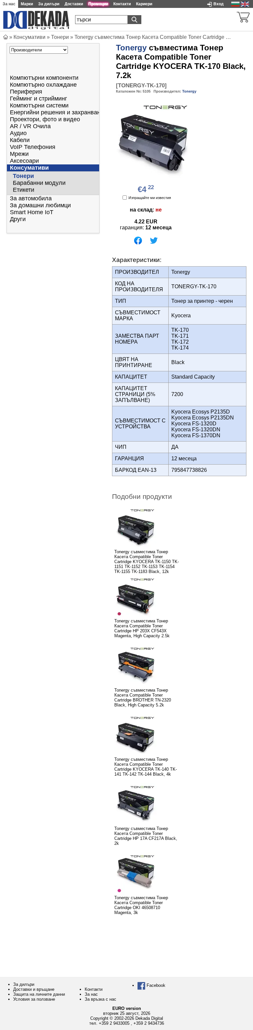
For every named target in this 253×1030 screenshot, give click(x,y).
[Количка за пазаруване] (243, 16)
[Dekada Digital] (36, 19)
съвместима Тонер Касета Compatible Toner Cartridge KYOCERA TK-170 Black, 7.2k (181, 61)
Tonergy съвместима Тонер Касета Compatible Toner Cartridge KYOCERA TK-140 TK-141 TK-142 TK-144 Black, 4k (145, 767)
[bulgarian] (235, 4)
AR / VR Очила (30, 126)
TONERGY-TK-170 (141, 85)
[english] (245, 4)
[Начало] (5, 37)
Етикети (23, 189)
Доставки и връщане (33, 989)
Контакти (93, 989)
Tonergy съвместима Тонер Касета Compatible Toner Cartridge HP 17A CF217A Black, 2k (145, 836)
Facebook (155, 985)
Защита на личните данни (39, 994)
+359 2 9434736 (148, 1023)
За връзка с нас (100, 999)
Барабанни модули (39, 183)
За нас (91, 994)
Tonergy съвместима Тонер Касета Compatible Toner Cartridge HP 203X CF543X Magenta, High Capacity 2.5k (142, 628)
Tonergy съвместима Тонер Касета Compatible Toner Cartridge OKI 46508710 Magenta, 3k (141, 905)
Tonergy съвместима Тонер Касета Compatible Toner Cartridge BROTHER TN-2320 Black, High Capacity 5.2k (142, 697)
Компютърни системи (39, 105)
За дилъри (23, 984)
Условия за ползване (34, 999)
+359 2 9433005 (114, 1023)
